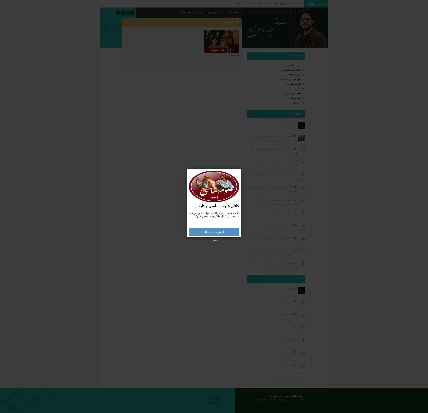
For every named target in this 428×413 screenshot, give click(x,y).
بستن (214, 240)
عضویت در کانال (214, 232)
